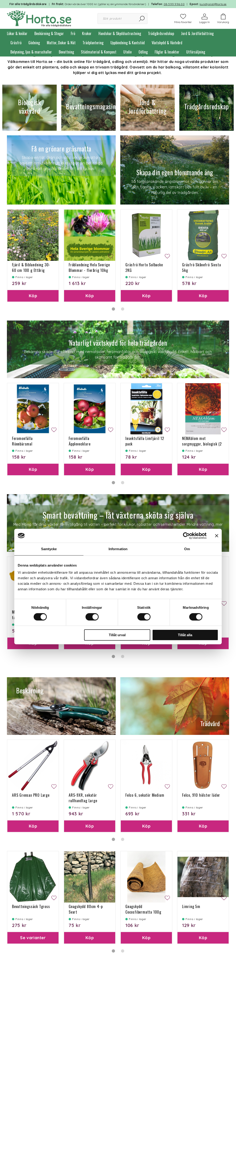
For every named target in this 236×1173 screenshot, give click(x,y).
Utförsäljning (195, 52)
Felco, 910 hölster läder (201, 795)
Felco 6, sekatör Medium (144, 795)
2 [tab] (122, 309)
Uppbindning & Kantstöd (127, 42)
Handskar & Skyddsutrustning (119, 33)
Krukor (86, 33)
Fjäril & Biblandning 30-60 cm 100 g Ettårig (31, 267)
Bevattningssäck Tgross (31, 906)
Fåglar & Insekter (167, 52)
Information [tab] (118, 549)
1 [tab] (113, 309)
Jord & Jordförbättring (197, 33)
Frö (73, 33)
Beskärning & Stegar (49, 33)
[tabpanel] (33, 255)
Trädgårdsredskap (161, 33)
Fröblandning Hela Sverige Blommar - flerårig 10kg (89, 267)
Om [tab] (187, 549)
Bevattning (66, 52)
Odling (143, 52)
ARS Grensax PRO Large (31, 795)
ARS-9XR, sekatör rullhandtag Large (83, 797)
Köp (33, 295)
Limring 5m (191, 906)
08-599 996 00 (174, 4)
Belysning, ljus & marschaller (31, 52)
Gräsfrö (15, 42)
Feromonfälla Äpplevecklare (79, 441)
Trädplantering (93, 42)
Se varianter (33, 937)
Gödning (34, 42)
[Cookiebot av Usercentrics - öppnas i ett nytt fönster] (186, 535)
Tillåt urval (117, 635)
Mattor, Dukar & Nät (61, 42)
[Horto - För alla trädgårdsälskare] (39, 18)
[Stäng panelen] (216, 535)
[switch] (92, 617)
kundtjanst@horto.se (213, 4)
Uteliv (127, 52)
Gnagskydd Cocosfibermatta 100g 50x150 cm (143, 912)
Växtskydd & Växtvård (167, 42)
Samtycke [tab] (49, 549)
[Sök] (142, 18)
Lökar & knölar (17, 33)
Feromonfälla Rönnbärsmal (22, 441)
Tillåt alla (185, 635)
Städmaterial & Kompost (98, 52)
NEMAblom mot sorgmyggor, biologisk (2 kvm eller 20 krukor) (202, 444)
